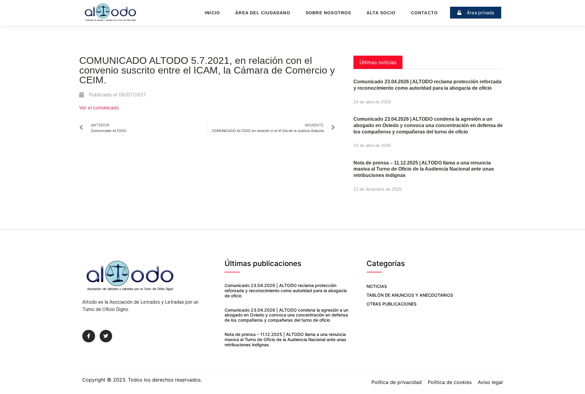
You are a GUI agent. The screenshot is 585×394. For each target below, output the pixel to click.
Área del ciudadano (262, 12)
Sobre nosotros (328, 12)
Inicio (212, 12)
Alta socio (381, 12)
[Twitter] (106, 336)
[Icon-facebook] (88, 336)
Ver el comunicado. (99, 108)
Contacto (424, 12)
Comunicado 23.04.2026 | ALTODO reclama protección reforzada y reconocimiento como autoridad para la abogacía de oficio (286, 290)
